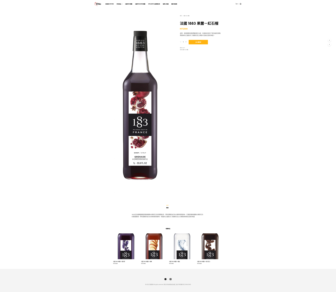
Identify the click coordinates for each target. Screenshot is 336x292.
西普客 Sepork (109, 4)
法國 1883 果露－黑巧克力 (203, 261)
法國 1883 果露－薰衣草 (119, 261)
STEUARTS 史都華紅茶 (154, 4)
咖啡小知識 (166, 4)
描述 (167, 207)
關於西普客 (174, 4)
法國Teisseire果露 (140, 4)
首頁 (181, 15)
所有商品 (119, 4)
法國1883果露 (128, 4)
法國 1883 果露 (186, 15)
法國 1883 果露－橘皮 (174, 261)
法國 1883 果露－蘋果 (146, 261)
